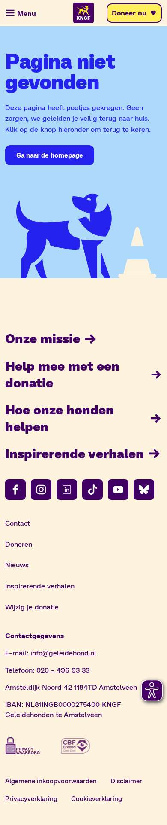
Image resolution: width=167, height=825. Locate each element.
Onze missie (42, 338)
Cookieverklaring (96, 798)
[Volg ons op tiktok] (92, 489)
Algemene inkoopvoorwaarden (51, 781)
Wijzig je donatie (32, 607)
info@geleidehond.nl (63, 652)
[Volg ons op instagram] (41, 489)
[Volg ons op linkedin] (67, 489)
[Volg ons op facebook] (15, 489)
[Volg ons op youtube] (118, 489)
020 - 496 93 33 (62, 670)
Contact (17, 523)
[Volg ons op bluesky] (144, 489)
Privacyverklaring (31, 798)
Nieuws (17, 564)
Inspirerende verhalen (74, 453)
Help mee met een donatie (62, 373)
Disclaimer (126, 781)
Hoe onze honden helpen (59, 417)
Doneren (18, 544)
